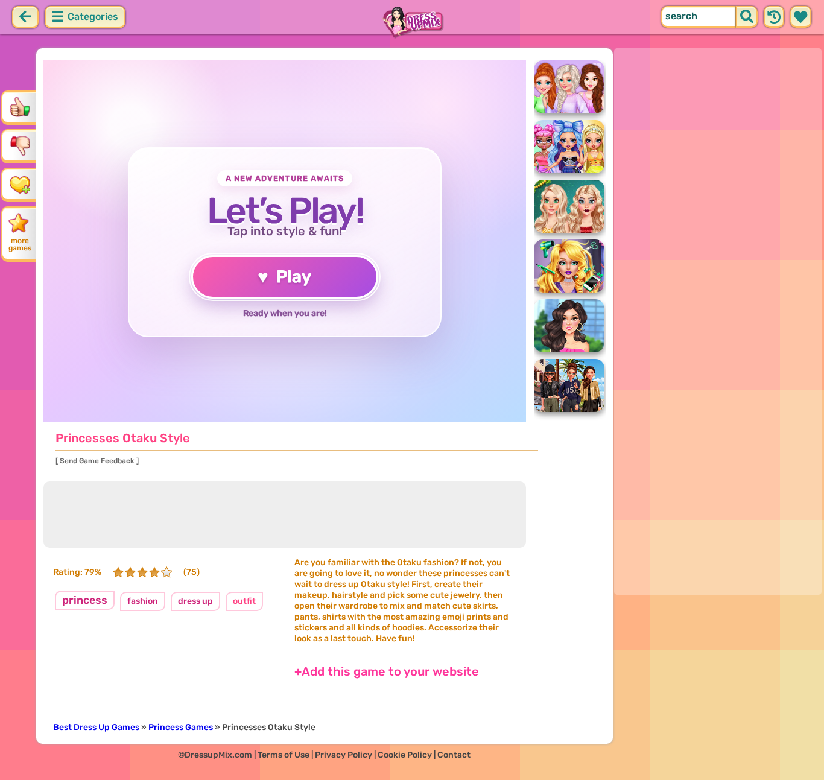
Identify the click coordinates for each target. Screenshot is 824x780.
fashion (142, 601)
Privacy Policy (343, 755)
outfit (244, 601)
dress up (195, 601)
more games (19, 244)
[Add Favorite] (20, 184)
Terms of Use (283, 755)
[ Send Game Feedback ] (97, 461)
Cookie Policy (405, 755)
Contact (454, 755)
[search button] (747, 17)
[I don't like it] (20, 145)
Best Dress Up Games (96, 727)
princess (84, 600)
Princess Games (180, 727)
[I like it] (20, 106)
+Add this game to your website (386, 671)
